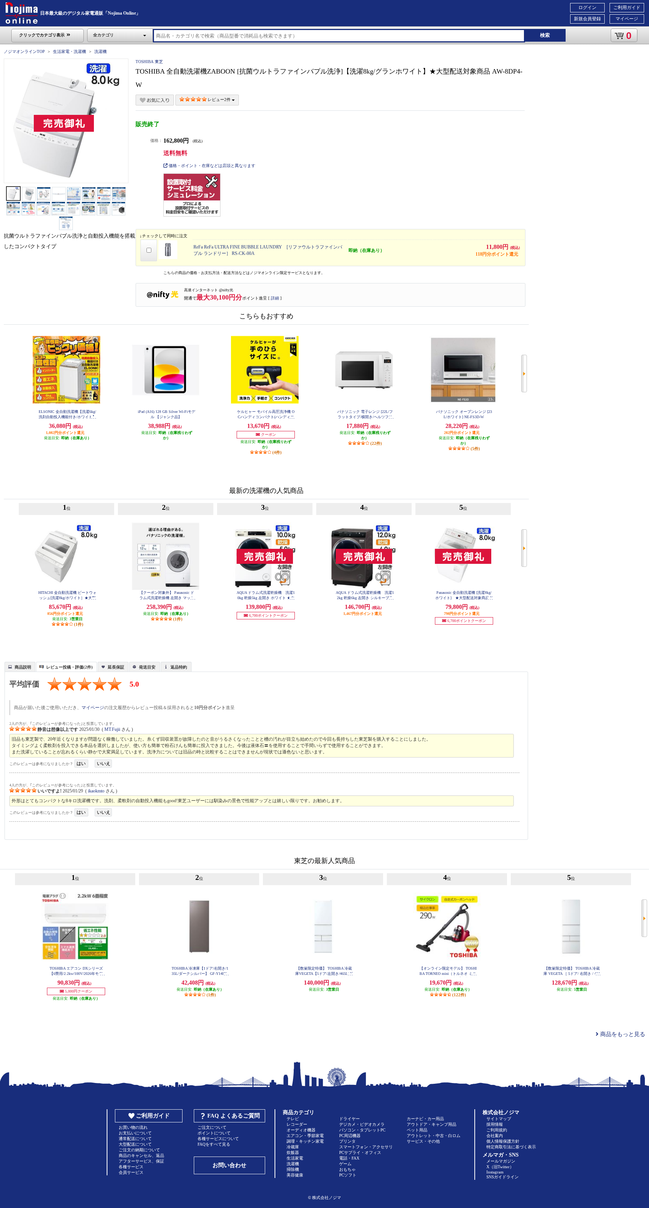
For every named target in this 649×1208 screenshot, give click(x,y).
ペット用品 (417, 1130)
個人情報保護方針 (502, 1141)
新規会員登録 (587, 18)
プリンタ (347, 1141)
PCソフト (347, 1175)
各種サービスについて (218, 1138)
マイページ (627, 18)
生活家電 (295, 1158)
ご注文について (212, 1127)
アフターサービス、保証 (141, 1161)
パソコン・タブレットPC (362, 1130)
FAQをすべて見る (214, 1144)
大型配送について (135, 1144)
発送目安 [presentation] (147, 667)
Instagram (495, 1172)
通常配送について (135, 1138)
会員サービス (131, 1172)
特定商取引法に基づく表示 (511, 1147)
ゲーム (345, 1163)
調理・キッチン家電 (305, 1141)
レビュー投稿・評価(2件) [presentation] (69, 667)
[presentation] (19, 666)
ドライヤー (349, 1118)
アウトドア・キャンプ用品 (431, 1124)
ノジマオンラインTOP (24, 51)
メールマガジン (500, 1161)
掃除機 (293, 1169)
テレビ (293, 1118)
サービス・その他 (423, 1141)
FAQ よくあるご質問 (233, 1116)
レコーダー (297, 1124)
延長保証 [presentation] (116, 667)
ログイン (587, 7)
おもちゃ (347, 1169)
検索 (545, 35)
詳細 (275, 298)
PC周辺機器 (350, 1135)
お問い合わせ (229, 1165)
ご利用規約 (496, 1130)
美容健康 (295, 1175)
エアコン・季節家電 (305, 1135)
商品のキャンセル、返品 (141, 1155)
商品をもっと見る (622, 1034)
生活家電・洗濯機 (69, 51)
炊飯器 (293, 1152)
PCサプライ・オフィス (360, 1152)
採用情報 (494, 1124)
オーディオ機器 (301, 1130)
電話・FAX (349, 1158)
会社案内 (494, 1135)
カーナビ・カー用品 (425, 1118)
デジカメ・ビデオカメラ (362, 1124)
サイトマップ (498, 1118)
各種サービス (131, 1166)
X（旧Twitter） (500, 1166)
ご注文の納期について (139, 1150)
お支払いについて (135, 1133)
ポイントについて (214, 1133)
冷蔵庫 (293, 1147)
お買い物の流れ (133, 1127)
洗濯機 (100, 51)
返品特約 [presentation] (179, 667)
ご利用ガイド (626, 7)
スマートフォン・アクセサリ (366, 1147)
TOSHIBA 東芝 (149, 61)
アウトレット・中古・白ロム (433, 1135)
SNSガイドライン (502, 1177)
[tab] (20, 667)
